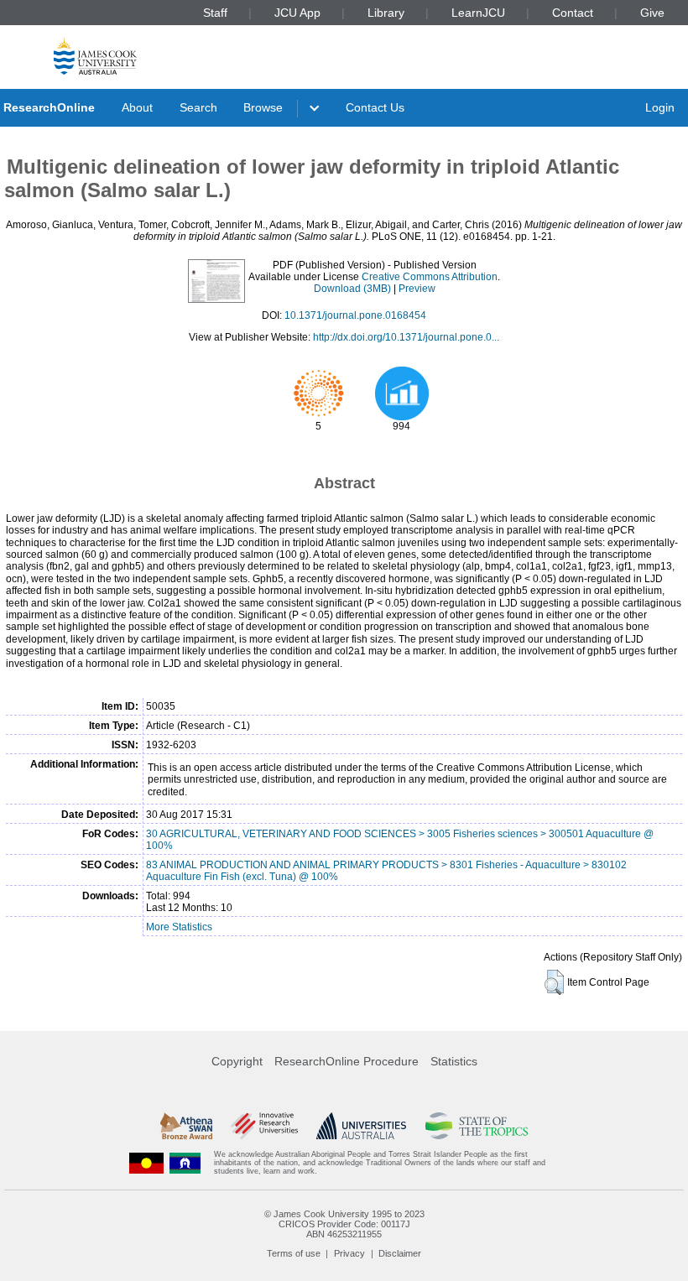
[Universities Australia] (361, 1125)
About (137, 107)
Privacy (349, 1253)
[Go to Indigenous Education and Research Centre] (147, 1163)
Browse (263, 107)
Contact (572, 12)
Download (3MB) (352, 288)
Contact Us (375, 107)
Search (198, 107)
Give (652, 12)
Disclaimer (399, 1253)
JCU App (297, 12)
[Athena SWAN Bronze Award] (186, 1125)
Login (660, 107)
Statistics (453, 1061)
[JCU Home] (95, 56)
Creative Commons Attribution (430, 277)
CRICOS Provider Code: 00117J (344, 1224)
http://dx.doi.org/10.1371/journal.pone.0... (406, 337)
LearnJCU (478, 12)
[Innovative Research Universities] (264, 1125)
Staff (215, 12)
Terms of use (294, 1253)
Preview (417, 288)
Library (385, 12)
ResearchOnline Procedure (346, 1061)
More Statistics (179, 927)
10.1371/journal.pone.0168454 (355, 315)
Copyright (237, 1061)
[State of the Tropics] (476, 1125)
